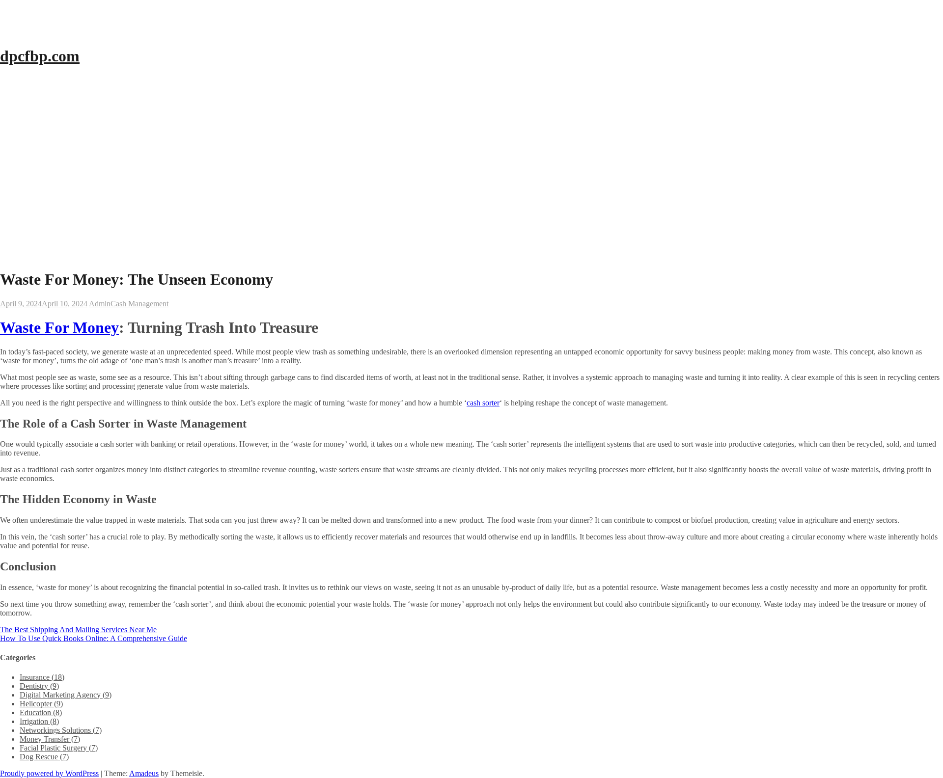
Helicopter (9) (41, 703)
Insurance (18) (42, 677)
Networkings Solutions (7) (61, 730)
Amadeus (144, 773)
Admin (100, 303)
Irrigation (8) (39, 721)
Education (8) (41, 712)
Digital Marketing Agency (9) (65, 695)
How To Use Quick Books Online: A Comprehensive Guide (93, 638)
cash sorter (483, 403)
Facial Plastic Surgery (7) (59, 748)
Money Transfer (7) (50, 739)
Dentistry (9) (39, 686)
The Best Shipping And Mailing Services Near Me (78, 629)
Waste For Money (59, 327)
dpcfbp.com (40, 56)
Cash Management (139, 303)
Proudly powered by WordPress (49, 773)
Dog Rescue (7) (44, 756)
